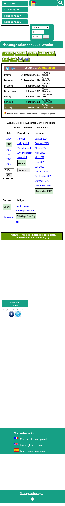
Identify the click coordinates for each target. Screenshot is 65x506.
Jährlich (21, 138)
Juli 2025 (39, 166)
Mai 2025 (39, 157)
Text (13, 59)
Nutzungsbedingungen (31, 493)
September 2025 (43, 176)
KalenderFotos (15, 303)
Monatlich (22, 157)
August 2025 (41, 171)
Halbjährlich (23, 143)
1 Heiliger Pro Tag (25, 210)
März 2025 (40, 148)
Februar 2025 (42, 143)
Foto (5, 59)
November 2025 (43, 185)
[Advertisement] (45, 14)
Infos (51, 53)
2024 (8, 138)
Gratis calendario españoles (34, 451)
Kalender (21, 53)
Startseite (10, 3)
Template (8, 53)
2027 (8, 154)
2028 (8, 159)
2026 (8, 150)
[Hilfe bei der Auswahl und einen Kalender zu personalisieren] (27, 59)
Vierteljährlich (24, 148)
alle (18, 221)
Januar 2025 (41, 138)
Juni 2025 (40, 162)
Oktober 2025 (42, 181)
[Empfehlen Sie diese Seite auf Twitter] (18, 316)
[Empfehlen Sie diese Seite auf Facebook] (11, 316)
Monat (32, 53)
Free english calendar (31, 445)
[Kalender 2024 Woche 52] (13, 69)
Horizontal (8, 217)
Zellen (42, 53)
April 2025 (40, 152)
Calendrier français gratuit (33, 439)
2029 (8, 164)
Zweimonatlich (24, 152)
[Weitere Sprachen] (60, 3)
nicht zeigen (22, 206)
